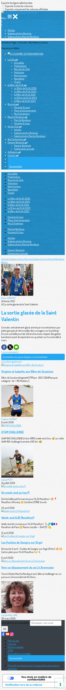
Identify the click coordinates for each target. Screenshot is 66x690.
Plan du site (13, 640)
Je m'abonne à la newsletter (15, 622)
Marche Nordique (22, 120)
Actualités (19, 62)
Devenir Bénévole (22, 145)
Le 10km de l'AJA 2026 (25, 88)
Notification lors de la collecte (23, 684)
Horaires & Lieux (22, 107)
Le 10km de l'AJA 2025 (25, 91)
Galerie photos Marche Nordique (23, 36)
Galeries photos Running (19, 33)
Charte (17, 82)
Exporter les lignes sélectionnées (16, 2)
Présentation (20, 66)
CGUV (10, 650)
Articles (11, 30)
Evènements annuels (24, 148)
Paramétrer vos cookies (19, 653)
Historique (19, 72)
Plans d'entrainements (25, 110)
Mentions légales (16, 647)
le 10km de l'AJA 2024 (24, 94)
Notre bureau (20, 75)
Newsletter (19, 78)
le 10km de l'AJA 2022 (25, 101)
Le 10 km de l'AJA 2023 (25, 97)
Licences (12, 644)
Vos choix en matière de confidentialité (36, 678)
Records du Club (22, 69)
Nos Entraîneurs (22, 113)
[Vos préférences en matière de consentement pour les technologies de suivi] (60, 684)
